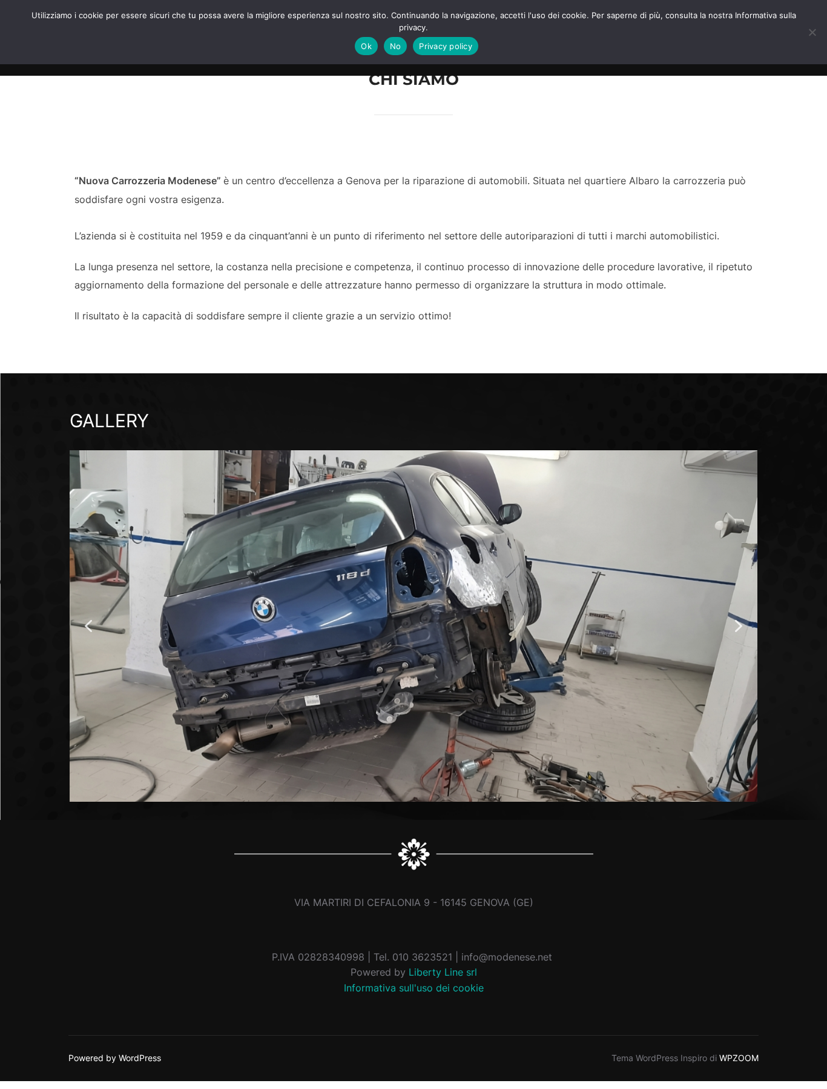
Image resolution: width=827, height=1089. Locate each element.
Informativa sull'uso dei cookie (414, 988)
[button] (88, 626)
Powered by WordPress (114, 1058)
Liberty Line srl (443, 972)
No (395, 46)
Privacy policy (445, 46)
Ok (366, 46)
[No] (812, 32)
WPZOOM (739, 1058)
